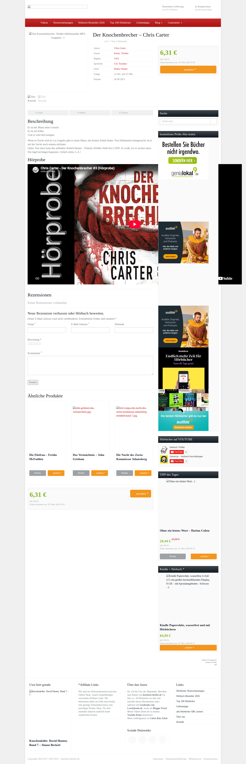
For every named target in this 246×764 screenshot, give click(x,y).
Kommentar (35, 353)
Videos (44, 22)
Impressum (158, 759)
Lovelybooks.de (134, 708)
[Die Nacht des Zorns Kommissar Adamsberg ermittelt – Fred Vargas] (133, 423)
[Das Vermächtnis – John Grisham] (90, 423)
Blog (158, 22)
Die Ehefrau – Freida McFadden (43, 457)
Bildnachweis (195, 759)
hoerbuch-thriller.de (152, 695)
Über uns (180, 717)
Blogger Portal (160, 708)
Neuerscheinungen (63, 22)
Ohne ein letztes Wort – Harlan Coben (185, 530)
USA (116, 58)
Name (32, 324)
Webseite (119, 324)
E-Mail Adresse (80, 324)
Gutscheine (174, 22)
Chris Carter (120, 48)
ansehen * (189, 69)
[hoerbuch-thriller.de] (58, 9)
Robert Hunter (121, 69)
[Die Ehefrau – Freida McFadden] (46, 423)
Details (37, 473)
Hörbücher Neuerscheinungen (190, 691)
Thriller (125, 53)
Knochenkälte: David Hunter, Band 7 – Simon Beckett (48, 743)
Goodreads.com (147, 705)
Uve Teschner (120, 63)
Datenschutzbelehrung (176, 759)
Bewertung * (34, 339)
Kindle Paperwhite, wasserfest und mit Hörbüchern (185, 627)
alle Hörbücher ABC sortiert (189, 711)
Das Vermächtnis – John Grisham (88, 457)
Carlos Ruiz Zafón (159, 718)
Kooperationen (211, 759)
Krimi (117, 53)
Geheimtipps (143, 22)
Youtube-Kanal (134, 715)
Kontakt (180, 722)
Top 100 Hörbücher (120, 22)
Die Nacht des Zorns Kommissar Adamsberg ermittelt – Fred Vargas (131, 457)
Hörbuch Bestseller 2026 (91, 22)
